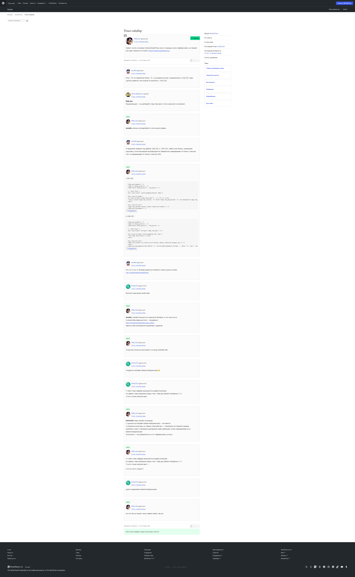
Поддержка (148, 552)
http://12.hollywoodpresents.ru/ (159, 51)
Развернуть (132, 211)
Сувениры (217, 558)
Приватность (11, 558)
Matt (283, 552)
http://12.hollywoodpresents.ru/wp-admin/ (140, 323)
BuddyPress (18, 14)
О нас (9, 549)
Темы (77, 552)
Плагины (78, 555)
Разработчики (148, 555)
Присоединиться (218, 549)
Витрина (78, 549)
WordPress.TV (149, 558)
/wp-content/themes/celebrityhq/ (137, 273)
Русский (27, 567)
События (215, 552)
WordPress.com (286, 549)
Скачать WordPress (344, 3)
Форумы (10, 9)
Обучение (147, 549)
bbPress (284, 555)
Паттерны (79, 558)
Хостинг (10, 555)
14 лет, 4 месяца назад (141, 41)
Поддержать (217, 555)
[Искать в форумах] (27, 20)
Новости (10, 552)
